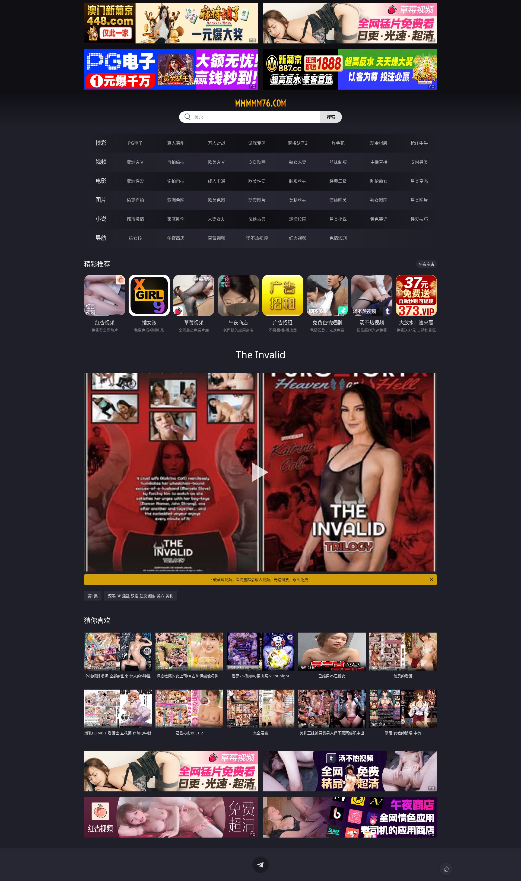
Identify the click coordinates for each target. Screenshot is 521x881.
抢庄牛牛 (419, 143)
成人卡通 (216, 181)
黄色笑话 (378, 219)
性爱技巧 (419, 219)
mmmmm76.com (260, 103)
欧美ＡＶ (216, 162)
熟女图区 (378, 200)
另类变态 (419, 181)
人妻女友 (216, 219)
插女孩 (135, 238)
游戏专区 (257, 143)
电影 (101, 181)
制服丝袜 (297, 181)
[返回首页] (446, 869)
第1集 (93, 595)
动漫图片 (257, 200)
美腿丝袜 (297, 200)
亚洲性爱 (135, 181)
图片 (101, 200)
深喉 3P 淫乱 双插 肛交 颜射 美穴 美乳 (140, 595)
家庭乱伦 (176, 219)
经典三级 (338, 181)
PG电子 (135, 143)
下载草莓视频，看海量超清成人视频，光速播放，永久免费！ (260, 579)
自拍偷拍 (176, 162)
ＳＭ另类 (419, 162)
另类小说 (338, 219)
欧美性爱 (257, 181)
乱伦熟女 (378, 181)
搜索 (331, 117)
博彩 (101, 143)
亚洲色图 (176, 200)
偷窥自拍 (135, 200)
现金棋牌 (378, 143)
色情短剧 (338, 238)
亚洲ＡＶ (135, 162)
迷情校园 (297, 219)
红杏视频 (297, 238)
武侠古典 (257, 219)
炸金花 (338, 143)
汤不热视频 (257, 238)
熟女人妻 (297, 162)
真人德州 (176, 143)
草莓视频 (216, 238)
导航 (101, 238)
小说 (101, 219)
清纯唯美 (338, 200)
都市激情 (135, 219)
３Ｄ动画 (257, 162)
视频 (101, 162)
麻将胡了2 (297, 143)
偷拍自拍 (176, 181)
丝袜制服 (338, 162)
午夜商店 (176, 238)
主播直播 (378, 162)
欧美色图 (216, 200)
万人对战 (216, 143)
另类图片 (419, 200)
